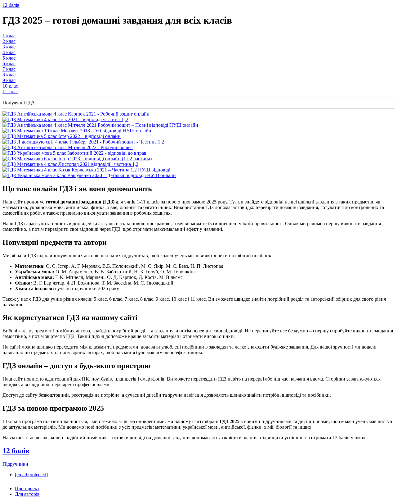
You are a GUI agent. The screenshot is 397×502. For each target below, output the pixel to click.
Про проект (27, 488)
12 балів (11, 5)
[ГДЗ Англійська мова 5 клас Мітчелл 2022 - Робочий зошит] (67, 147)
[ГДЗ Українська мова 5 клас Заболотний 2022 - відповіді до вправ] (74, 153)
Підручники (15, 464)
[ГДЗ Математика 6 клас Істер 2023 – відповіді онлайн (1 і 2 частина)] (77, 158)
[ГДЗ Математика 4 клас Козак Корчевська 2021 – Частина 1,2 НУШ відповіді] (86, 169)
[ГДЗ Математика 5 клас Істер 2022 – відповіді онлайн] (61, 136)
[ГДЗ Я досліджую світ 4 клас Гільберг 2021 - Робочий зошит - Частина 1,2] (83, 141)
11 (10, 91)
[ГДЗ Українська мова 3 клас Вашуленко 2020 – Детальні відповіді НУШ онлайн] (89, 175)
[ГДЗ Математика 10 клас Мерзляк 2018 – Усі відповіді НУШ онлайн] (76, 130)
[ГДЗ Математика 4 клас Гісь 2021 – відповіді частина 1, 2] (65, 119)
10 (10, 86)
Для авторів (27, 494)
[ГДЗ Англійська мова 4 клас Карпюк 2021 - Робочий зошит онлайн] (75, 113)
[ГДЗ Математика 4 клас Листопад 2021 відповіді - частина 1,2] (70, 164)
